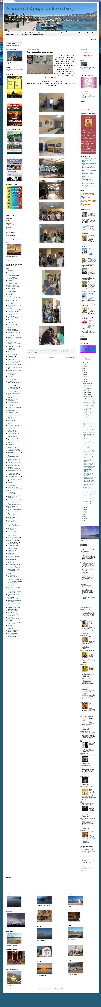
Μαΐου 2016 (85, 390)
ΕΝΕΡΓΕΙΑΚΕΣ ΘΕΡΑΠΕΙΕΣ (13, 362)
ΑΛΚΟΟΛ (9, 296)
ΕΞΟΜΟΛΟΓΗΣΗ (11, 373)
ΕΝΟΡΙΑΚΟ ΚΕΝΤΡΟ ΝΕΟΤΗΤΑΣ (14, 367)
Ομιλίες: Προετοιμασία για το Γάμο (89, 166)
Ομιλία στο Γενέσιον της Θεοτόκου (88, 419)
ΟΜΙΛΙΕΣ (9, 490)
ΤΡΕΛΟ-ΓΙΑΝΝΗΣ (86, 609)
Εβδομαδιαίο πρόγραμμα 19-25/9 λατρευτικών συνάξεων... (89, 460)
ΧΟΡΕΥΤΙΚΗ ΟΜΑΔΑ (11, 630)
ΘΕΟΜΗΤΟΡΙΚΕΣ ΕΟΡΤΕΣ (13, 407)
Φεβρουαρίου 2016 (87, 385)
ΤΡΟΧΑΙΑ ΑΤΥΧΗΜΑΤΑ (12, 618)
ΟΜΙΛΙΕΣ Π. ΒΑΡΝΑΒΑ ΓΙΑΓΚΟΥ (14, 512)
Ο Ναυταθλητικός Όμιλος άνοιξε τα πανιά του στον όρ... (88, 489)
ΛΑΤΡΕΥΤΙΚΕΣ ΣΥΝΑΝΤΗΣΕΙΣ (13, 438)
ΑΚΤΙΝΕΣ (84, 620)
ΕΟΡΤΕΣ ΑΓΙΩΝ (10, 378)
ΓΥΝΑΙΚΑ (9, 327)
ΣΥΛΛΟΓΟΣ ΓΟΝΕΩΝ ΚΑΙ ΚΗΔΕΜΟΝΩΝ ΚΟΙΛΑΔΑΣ (13, 591)
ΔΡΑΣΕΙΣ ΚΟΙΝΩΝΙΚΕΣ (12, 338)
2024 (83, 520)
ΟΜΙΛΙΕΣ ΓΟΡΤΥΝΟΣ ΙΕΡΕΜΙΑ (14, 495)
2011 (83, 372)
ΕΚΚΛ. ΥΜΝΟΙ (10, 353)
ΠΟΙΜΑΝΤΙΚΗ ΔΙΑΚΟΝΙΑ (12, 567)
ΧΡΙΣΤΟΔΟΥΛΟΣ (11, 631)
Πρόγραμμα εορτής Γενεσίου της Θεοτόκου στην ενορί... (89, 403)
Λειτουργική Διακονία (40, 32)
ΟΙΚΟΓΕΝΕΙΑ (10, 485)
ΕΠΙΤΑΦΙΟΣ (9, 381)
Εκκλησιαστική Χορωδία (36, 34)
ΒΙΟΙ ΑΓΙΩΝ (9, 321)
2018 (83, 509)
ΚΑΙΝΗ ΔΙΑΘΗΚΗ (11, 420)
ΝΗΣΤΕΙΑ (9, 484)
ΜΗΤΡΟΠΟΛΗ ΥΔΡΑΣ (12, 473)
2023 (83, 518)
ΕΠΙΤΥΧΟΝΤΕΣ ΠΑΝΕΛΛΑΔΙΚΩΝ (14, 382)
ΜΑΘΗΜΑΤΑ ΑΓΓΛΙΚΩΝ (12, 447)
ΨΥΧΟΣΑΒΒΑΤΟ (11, 636)
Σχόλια (83, 870)
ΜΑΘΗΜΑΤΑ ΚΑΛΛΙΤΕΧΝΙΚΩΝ (14, 452)
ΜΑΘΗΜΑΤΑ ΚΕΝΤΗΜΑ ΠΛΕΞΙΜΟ (14, 454)
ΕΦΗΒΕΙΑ (9, 400)
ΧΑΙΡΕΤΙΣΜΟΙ (10, 628)
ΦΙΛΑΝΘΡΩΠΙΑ (10, 623)
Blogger (62, 988)
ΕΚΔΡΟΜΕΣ (10, 349)
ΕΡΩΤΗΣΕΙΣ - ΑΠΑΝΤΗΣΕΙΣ (13, 391)
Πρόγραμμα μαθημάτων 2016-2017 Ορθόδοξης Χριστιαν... (89, 485)
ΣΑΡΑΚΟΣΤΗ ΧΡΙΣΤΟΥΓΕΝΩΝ (14, 587)
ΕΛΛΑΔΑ (9, 357)
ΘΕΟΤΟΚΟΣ (10, 409)
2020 (83, 512)
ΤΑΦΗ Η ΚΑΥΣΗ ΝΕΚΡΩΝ (13, 607)
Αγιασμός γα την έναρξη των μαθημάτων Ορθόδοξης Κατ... (89, 443)
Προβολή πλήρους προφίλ (86, 72)
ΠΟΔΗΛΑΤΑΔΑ (10, 566)
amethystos (85, 635)
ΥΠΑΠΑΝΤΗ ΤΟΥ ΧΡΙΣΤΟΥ (13, 622)
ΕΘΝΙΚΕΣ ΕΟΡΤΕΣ (11, 342)
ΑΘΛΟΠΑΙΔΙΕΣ (10, 288)
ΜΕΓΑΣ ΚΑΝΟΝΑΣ (11, 467)
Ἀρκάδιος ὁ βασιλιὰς (89, 143)
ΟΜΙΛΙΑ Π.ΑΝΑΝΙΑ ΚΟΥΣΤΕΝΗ (14, 488)
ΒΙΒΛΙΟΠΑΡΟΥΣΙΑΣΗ (12, 317)
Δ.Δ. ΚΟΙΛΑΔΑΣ (10, 329)
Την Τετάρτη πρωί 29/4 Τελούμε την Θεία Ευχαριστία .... (92, 283)
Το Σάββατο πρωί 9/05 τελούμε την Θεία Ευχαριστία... (92, 237)
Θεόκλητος (88, 144)
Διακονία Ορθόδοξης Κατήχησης (24, 32)
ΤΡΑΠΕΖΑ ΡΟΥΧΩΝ (11, 612)
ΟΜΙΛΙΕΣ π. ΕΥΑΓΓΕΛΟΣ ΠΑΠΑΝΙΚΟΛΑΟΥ (12, 521)
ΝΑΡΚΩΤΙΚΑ (10, 478)
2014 (83, 377)
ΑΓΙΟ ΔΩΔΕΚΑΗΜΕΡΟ (12, 275)
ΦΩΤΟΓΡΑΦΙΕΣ (10, 627)
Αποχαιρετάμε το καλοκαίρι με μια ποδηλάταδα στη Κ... (89, 400)
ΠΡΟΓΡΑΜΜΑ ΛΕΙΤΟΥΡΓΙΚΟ (13, 579)
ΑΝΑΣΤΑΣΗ (9, 308)
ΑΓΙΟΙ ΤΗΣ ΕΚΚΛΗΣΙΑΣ (12, 278)
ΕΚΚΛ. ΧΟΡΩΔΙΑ (11, 354)
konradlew (55, 988)
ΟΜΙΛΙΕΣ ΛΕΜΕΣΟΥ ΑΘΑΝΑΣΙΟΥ (14, 499)
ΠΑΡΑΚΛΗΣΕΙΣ (10, 550)
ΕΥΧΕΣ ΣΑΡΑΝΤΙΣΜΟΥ (12, 399)
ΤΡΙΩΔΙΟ (9, 617)
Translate (17, 45)
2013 (83, 376)
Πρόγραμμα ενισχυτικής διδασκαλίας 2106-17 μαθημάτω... (88, 470)
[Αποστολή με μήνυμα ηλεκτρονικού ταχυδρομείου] (61, 351)
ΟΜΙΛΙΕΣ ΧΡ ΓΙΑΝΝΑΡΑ (12, 540)
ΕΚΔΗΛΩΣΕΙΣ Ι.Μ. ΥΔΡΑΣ (12, 346)
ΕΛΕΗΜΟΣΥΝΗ (10, 356)
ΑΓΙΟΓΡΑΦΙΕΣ (10, 277)
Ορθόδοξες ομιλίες (10, 34)
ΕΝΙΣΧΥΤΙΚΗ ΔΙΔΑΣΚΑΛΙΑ (13, 364)
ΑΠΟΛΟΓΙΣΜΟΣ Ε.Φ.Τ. (12, 311)
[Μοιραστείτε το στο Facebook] (66, 351)
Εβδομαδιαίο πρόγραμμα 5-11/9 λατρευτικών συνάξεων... (89, 413)
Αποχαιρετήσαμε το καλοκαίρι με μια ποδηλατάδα (89, 430)
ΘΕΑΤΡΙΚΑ (9, 405)
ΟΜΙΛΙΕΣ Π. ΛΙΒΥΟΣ (11, 531)
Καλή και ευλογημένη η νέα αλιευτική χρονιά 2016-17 (89, 498)
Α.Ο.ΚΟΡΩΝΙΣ (10, 270)
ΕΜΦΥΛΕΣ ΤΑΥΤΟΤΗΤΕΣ (12, 361)
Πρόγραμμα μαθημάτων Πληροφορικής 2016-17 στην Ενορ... (88, 474)
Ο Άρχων (84, 562)
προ (8, 573)
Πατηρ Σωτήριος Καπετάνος (13, 556)
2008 (83, 366)
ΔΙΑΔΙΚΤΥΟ (9, 335)
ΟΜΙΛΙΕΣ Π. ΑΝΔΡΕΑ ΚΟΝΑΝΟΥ (14, 509)
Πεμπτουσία (85, 572)
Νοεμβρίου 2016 (86, 503)
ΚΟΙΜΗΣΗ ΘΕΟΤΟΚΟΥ (12, 433)
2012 (83, 374)
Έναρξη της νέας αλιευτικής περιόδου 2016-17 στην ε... (89, 406)
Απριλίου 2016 (86, 388)
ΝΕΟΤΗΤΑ (9, 482)
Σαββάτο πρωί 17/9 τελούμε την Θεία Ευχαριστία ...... (89, 446)
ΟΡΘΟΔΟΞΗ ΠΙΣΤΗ (11, 543)
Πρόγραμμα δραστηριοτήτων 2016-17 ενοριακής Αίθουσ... (89, 467)
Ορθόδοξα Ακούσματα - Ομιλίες (88, 185)
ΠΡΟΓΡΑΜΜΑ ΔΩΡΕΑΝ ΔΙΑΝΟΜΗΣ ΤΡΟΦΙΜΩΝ (12, 577)
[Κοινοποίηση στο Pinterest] (67, 351)
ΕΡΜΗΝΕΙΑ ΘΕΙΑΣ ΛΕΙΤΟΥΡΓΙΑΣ (14, 388)
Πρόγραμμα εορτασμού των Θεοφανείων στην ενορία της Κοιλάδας (91, 296)
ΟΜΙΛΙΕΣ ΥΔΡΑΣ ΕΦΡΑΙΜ (12, 539)
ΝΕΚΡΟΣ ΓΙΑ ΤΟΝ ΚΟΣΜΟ (88, 650)
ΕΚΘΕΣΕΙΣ (9, 351)
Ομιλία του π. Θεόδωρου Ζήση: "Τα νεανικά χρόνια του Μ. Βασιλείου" (92, 260)
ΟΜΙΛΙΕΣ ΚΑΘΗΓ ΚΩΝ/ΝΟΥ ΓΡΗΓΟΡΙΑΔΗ (13, 497)
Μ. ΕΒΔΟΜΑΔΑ (10, 444)
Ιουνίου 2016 (86, 392)
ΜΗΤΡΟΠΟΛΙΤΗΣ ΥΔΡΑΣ (12, 474)
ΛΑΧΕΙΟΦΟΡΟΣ (10, 442)
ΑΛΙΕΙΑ (8, 294)
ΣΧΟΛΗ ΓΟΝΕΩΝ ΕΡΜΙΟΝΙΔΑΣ (14, 603)
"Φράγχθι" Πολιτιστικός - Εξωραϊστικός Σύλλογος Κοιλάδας (89, 94)
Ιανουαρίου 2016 (87, 383)
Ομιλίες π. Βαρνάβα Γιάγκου (88, 186)
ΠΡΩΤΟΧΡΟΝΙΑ (10, 585)
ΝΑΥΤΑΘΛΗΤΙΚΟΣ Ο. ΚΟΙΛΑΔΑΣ (14, 479)
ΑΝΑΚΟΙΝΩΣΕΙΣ (10, 300)
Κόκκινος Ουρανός (86, 741)
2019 (83, 511)
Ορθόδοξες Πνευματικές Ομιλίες (88, 183)
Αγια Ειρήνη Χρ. (10, 273)
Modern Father (85, 776)
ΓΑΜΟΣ (9, 322)
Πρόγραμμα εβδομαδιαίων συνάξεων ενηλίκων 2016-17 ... (89, 481)
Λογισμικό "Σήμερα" (87, 109)
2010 (83, 370)
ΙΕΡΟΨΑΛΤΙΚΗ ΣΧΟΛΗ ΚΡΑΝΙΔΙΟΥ (12, 418)
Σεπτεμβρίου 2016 (87, 398)
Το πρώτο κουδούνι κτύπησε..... (89, 432)
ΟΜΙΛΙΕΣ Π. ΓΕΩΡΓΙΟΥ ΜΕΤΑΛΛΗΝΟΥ (12, 518)
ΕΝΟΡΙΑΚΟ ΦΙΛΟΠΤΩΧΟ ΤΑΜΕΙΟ (14, 370)
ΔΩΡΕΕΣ (9, 340)
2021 (83, 514)
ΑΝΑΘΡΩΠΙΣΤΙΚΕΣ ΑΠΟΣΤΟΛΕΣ (14, 297)
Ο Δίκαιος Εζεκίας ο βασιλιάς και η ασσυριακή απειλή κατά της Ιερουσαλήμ (88, 575)
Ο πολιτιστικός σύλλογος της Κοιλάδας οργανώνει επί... (89, 495)
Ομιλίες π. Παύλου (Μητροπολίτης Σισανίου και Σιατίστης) (89, 178)
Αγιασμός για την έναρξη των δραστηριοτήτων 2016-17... (89, 464)
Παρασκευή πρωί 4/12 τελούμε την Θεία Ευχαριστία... (92, 309)
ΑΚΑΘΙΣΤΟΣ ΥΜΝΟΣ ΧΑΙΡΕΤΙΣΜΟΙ (11, 292)
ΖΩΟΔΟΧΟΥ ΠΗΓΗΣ (11, 402)
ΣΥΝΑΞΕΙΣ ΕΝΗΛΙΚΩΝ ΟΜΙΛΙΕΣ (14, 594)
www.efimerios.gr (86, 731)
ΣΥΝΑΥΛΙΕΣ (10, 597)
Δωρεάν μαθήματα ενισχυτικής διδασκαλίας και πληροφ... (89, 449)
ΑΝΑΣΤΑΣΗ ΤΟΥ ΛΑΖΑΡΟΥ (13, 309)
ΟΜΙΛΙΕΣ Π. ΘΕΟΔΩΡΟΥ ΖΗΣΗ (14, 525)
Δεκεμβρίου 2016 (87, 505)
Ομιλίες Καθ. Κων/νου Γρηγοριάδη (89, 158)
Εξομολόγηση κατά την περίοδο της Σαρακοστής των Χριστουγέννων (92, 214)
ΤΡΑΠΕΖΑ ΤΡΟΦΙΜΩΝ (12, 614)
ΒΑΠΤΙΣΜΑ (9, 316)
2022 (83, 516)
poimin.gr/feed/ (85, 551)
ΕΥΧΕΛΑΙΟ (9, 396)
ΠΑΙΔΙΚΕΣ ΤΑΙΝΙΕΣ (11, 547)
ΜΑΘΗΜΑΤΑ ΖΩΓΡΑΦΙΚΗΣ (13, 450)
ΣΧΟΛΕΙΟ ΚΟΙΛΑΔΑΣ (35, 352)
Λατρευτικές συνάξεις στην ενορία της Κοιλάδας (91, 270)
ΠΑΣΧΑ (9, 551)
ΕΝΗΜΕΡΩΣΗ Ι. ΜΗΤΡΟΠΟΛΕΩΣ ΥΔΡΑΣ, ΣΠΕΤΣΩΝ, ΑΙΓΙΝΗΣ (87, 803)
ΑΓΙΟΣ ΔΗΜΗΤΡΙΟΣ (11, 282)
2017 (83, 507)
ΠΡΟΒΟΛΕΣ (10, 575)
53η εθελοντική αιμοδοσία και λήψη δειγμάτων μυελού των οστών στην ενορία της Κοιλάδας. (92, 323)
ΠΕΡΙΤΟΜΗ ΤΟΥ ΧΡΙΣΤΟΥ (13, 561)
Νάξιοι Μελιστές (85, 689)
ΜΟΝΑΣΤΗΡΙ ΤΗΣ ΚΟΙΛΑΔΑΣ (13, 476)
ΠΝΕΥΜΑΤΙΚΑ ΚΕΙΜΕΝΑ (12, 564)
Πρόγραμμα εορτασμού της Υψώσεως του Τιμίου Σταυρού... (88, 436)
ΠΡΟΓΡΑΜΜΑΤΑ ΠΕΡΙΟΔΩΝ (13, 581)
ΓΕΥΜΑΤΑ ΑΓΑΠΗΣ (11, 324)
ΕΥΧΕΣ (9, 397)
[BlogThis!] (63, 351)
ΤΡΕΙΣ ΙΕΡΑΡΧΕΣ (11, 615)
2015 (83, 379)
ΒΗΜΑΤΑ (84, 664)
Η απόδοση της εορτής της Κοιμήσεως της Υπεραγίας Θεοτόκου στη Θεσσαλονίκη (87, 586)
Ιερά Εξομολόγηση (76, 32)
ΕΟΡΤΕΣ (9, 376)
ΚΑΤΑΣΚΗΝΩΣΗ (10, 427)
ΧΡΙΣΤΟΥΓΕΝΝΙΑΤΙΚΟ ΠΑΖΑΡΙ (14, 635)
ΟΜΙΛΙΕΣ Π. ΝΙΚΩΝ (11, 535)
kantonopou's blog (86, 765)
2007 (83, 364)
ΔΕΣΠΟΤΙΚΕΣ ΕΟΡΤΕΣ (12, 334)
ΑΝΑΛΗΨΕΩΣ (10, 303)
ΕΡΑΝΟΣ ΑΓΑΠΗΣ (11, 385)
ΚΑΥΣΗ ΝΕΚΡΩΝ (11, 430)
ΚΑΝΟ (8, 423)
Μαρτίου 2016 (86, 387)
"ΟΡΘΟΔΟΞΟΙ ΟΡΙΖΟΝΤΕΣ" (88, 849)
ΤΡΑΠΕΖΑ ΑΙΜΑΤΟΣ (11, 610)
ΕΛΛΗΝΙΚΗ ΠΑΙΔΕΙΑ (11, 359)
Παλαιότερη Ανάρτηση (70, 357)
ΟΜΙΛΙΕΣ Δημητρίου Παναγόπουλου (11, 493)
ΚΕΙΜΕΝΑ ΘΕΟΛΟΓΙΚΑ (12, 431)
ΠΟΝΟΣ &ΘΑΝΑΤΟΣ (11, 572)
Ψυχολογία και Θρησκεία (87, 172)
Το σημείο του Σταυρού (88, 422)
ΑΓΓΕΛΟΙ (9, 272)
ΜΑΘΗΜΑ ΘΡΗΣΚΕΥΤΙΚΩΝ (13, 445)
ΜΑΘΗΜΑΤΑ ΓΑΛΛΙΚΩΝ (12, 449)
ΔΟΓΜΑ (84, 584)
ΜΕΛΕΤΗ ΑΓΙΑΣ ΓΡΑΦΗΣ (12, 468)
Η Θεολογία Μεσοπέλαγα (87, 716)
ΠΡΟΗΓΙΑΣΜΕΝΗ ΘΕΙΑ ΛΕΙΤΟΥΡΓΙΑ (12, 583)
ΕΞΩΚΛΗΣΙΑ (10, 374)
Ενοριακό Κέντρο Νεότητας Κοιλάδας (59, 32)
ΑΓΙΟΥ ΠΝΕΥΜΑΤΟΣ (11, 285)
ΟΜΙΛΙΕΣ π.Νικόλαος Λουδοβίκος (89, 170)
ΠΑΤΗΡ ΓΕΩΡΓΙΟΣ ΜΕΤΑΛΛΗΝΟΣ (11, 554)
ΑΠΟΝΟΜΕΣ (10, 314)
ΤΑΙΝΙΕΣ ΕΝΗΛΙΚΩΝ (11, 606)
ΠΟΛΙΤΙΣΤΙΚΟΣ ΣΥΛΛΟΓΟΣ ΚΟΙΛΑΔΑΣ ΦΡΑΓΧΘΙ (13, 570)
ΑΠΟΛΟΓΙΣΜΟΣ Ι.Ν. (11, 313)
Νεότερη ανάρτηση (31, 357)
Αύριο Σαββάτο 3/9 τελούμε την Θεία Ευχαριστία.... (89, 409)
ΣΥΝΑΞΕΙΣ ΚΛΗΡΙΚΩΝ (12, 592)
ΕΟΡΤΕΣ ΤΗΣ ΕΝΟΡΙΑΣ (12, 379)
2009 (83, 368)
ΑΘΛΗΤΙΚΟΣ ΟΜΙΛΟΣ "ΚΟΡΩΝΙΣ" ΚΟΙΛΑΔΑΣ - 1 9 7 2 (89, 97)
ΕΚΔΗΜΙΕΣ (9, 348)
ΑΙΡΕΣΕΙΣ (9, 290)
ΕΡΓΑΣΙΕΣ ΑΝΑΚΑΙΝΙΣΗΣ (12, 387)
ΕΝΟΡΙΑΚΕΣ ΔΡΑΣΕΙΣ (12, 366)
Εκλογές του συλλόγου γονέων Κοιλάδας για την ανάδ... (89, 492)
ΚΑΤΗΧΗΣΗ (10, 428)
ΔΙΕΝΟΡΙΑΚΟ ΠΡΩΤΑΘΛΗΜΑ (13, 337)
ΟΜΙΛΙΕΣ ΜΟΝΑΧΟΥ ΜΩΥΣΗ (13, 504)
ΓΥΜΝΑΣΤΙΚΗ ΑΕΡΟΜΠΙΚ (13, 326)
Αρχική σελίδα (9, 32)
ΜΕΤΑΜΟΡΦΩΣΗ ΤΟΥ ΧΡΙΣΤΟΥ (14, 470)
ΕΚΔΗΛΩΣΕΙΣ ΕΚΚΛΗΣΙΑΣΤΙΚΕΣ (14, 343)
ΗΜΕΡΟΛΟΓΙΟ (10, 404)
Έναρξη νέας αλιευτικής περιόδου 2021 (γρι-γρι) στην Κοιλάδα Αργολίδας (91, 251)
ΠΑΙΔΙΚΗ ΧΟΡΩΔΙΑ (11, 548)
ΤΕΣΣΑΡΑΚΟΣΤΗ (11, 609)
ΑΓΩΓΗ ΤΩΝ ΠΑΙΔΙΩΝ (12, 286)
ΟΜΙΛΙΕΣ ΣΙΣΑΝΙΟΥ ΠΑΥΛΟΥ (13, 537)
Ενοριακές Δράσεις (22, 34)
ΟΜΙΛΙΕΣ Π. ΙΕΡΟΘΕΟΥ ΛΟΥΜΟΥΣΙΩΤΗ (12, 529)
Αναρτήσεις (84, 868)
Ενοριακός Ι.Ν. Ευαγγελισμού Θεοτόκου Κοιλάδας (88, 68)
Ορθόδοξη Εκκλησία (11, 545)
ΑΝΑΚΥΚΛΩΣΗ (10, 302)
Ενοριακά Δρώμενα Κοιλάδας (39, 8)
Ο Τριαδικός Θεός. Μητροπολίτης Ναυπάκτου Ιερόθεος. (88, 226)
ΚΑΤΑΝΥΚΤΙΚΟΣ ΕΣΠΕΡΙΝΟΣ (13, 425)
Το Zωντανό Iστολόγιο (87, 678)
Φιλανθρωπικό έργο (89, 32)
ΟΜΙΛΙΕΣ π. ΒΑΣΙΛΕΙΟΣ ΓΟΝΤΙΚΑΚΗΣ (12, 515)
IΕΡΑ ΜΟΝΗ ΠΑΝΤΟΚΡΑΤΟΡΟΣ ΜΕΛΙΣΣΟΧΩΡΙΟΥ (88, 852)
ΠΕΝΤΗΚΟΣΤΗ (10, 559)
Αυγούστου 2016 (87, 396)
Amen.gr (84, 602)
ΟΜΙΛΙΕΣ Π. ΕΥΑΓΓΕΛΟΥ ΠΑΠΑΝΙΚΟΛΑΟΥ (12, 524)
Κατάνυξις (84, 830)
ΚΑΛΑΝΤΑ (9, 422)
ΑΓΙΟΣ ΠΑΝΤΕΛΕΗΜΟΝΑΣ (13, 283)
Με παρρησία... (85, 702)
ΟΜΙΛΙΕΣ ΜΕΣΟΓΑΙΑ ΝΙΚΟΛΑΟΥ (14, 502)
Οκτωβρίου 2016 (86, 501)
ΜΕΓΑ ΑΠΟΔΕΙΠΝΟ (11, 464)
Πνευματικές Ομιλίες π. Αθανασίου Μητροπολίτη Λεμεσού (89, 181)
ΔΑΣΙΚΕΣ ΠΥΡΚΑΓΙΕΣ (12, 330)
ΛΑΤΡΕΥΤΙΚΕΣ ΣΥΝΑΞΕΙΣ (13, 441)
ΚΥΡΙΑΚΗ (9, 435)
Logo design (88, 359)
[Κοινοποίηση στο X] (64, 351)
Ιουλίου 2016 (86, 394)
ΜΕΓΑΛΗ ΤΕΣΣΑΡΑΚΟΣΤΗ (13, 465)
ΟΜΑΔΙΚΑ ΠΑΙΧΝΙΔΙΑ (12, 487)
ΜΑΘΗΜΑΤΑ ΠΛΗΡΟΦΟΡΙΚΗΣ (14, 459)
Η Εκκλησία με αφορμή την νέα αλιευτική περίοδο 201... (89, 478)
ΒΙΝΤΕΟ (9, 319)
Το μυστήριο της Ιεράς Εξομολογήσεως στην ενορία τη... (89, 456)
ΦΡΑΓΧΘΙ (9, 625)
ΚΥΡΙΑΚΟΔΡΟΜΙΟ (11, 436)
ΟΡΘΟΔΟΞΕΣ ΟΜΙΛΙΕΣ (12, 542)
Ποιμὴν (85, 132)
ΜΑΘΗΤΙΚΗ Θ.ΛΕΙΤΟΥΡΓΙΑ (13, 462)
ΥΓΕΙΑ (8, 620)
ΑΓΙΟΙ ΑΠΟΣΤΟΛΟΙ (11, 280)
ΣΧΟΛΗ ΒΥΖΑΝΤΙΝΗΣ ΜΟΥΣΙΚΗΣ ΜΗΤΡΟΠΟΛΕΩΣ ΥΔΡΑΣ (14, 601)
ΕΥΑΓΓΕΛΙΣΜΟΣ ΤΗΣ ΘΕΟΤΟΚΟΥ (14, 393)
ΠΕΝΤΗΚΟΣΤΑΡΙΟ (11, 558)
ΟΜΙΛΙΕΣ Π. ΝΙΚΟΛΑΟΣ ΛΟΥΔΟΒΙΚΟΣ (12, 533)
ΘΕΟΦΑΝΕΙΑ (10, 410)
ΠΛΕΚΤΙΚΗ (9, 562)
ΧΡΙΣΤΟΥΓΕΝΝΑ (11, 633)
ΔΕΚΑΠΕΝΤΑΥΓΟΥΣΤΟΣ (12, 332)
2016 (83, 381)
